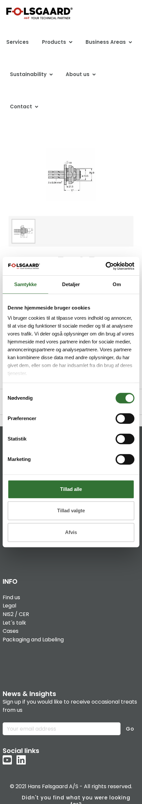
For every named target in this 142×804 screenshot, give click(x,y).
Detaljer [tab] (71, 284)
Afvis (71, 532)
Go (130, 728)
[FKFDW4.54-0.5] (71, 175)
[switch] (125, 418)
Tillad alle (71, 489)
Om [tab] (117, 284)
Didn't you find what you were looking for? (76, 799)
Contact (21, 106)
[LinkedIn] (21, 760)
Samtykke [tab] (25, 284)
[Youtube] (7, 760)
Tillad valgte (71, 510)
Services (17, 42)
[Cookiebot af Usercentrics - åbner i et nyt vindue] (105, 266)
